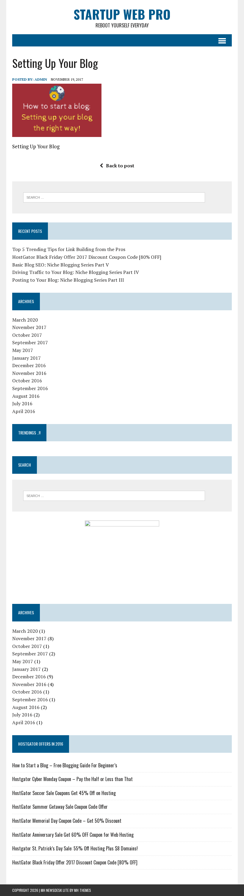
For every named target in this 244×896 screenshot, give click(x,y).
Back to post (120, 165)
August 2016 (26, 396)
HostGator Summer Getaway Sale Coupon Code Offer (60, 806)
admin (41, 79)
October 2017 (27, 335)
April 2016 (23, 411)
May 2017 (22, 350)
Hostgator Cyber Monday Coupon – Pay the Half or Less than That (72, 779)
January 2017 (26, 358)
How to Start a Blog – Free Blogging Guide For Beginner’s (64, 765)
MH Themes (82, 890)
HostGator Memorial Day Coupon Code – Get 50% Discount (66, 820)
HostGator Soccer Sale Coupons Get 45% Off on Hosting (64, 793)
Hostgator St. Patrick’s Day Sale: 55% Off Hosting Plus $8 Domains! (75, 848)
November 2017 (29, 327)
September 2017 (30, 342)
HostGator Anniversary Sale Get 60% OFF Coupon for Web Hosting (73, 834)
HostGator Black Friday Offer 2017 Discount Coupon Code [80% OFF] (86, 257)
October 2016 (27, 380)
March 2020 (25, 320)
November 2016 (29, 373)
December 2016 (29, 365)
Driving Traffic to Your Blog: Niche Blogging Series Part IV (75, 272)
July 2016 (22, 403)
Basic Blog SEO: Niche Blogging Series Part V (60, 264)
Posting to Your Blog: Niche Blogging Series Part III (68, 280)
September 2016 (30, 388)
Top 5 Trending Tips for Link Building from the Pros (68, 249)
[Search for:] (114, 197)
